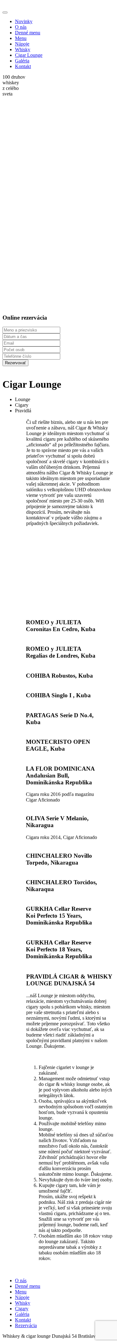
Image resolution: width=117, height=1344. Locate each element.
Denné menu (27, 32)
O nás (21, 27)
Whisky (22, 49)
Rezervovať (15, 363)
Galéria (22, 60)
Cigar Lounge (28, 55)
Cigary (21, 1308)
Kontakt (23, 66)
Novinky (23, 21)
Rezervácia (26, 1325)
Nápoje (22, 44)
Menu (21, 38)
